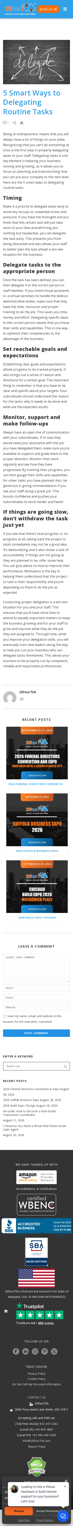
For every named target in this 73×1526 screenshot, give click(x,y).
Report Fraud (36, 1446)
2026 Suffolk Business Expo (37, 851)
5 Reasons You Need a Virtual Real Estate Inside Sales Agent (34, 1127)
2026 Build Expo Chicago (37, 917)
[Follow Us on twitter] (54, 1351)
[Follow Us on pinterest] (44, 1351)
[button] (66, 1481)
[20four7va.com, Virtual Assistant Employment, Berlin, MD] (36, 1227)
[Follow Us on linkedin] (25, 1351)
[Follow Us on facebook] (16, 1351)
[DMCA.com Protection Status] (36, 1467)
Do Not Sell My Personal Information (36, 1384)
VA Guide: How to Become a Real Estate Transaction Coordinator (29, 1113)
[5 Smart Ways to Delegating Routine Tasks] (36, 62)
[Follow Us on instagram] (35, 1351)
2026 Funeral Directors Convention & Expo (38, 784)
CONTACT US (37, 1397)
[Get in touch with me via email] (21, 699)
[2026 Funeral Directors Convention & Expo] (37, 753)
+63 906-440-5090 (44, 1435)
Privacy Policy (36, 1373)
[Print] (23, 122)
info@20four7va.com (36, 1441)
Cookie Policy (36, 1379)
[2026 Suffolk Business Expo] (37, 819)
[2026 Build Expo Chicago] (37, 886)
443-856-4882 (44, 1429)
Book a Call (48, 9)
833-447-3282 (49, 1424)
